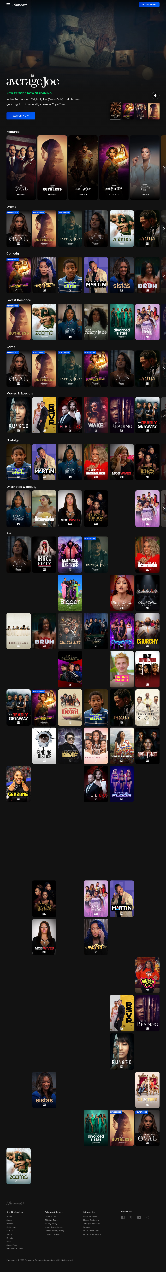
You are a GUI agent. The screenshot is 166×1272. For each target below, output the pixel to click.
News (9, 1242)
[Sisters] (96, 1090)
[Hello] (96, 784)
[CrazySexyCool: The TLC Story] (44, 669)
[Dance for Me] (96, 669)
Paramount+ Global (15, 1249)
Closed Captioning (91, 1220)
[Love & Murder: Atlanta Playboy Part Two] (122, 860)
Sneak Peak (11, 1245)
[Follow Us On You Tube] (139, 1217)
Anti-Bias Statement (92, 1234)
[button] (8, 5)
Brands (9, 1238)
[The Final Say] (18, 746)
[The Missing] (18, 937)
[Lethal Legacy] (18, 860)
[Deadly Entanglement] (147, 669)
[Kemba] (122, 822)
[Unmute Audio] (156, 95)
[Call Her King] (70, 631)
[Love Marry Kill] (147, 860)
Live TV (9, 1231)
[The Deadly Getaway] (18, 707)
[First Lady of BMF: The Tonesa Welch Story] (70, 746)
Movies (9, 1224)
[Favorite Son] (147, 707)
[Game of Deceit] (147, 746)
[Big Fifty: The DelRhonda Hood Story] (44, 554)
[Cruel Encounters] (70, 669)
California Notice (52, 1234)
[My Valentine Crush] (18, 975)
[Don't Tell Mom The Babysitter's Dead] (70, 707)
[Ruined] (122, 1051)
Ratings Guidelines (91, 1224)
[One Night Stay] (18, 1013)
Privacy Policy (51, 1224)
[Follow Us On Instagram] (147, 1217)
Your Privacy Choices (54, 1227)
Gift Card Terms (52, 1220)
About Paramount (91, 1231)
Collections (11, 1227)
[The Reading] (147, 1013)
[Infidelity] (96, 822)
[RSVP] (122, 1013)
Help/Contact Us (90, 1217)
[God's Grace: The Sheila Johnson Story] (44, 784)
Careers (86, 1227)
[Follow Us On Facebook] (122, 1217)
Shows (9, 1220)
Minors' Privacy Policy (54, 1231)
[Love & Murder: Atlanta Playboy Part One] (96, 860)
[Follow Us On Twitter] (131, 1217)
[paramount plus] (19, 4)
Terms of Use (50, 1217)
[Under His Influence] (44, 1166)
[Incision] (70, 822)
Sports (9, 1234)
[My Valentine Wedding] (44, 975)
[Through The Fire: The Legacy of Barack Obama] (44, 1128)
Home (9, 1217)
